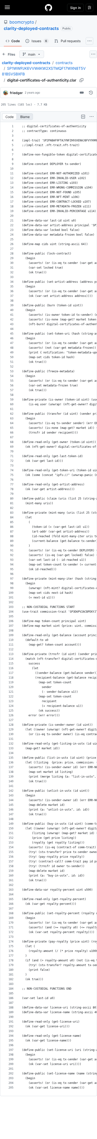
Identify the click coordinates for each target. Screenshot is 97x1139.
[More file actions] (91, 116)
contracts (64, 62)
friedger (16, 93)
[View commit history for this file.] (91, 92)
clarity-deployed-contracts (31, 28)
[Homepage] (48, 7)
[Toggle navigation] (7, 7)
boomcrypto (21, 22)
